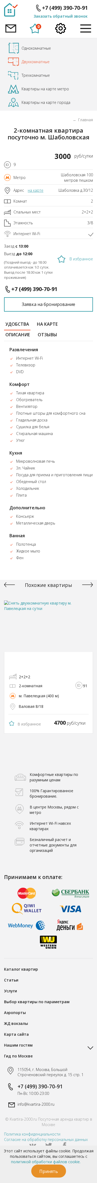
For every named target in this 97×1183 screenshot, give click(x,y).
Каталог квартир (21, 969)
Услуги (10, 990)
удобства (17, 324)
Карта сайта (16, 1034)
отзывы (47, 335)
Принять (48, 1171)
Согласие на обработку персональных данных (46, 1139)
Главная (85, 119)
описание (17, 335)
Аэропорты (15, 1012)
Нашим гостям (18, 1045)
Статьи (11, 980)
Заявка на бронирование (48, 304)
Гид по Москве (18, 1056)
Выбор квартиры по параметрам (37, 1001)
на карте (35, 190)
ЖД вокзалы (16, 1023)
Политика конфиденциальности (32, 1134)
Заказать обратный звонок (61, 16)
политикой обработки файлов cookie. (46, 1161)
